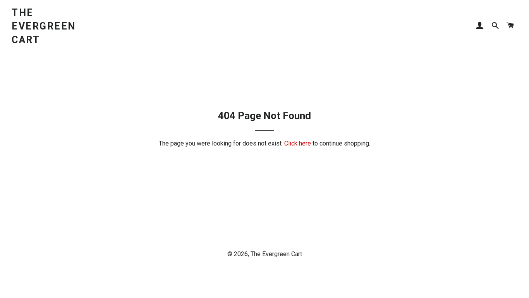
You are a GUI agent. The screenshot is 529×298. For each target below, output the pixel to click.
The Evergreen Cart (44, 26)
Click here (297, 143)
